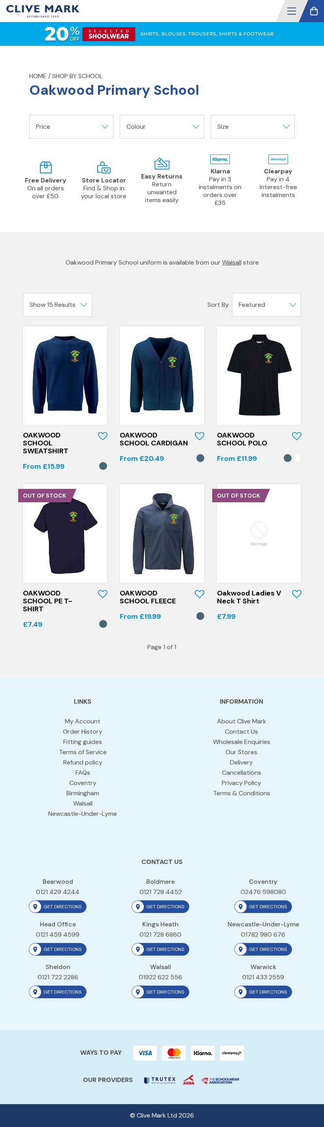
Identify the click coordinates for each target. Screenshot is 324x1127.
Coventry (82, 783)
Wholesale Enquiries (241, 742)
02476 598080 (263, 892)
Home (38, 76)
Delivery (241, 762)
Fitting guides (82, 742)
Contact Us (241, 731)
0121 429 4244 (57, 892)
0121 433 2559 (263, 977)
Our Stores (241, 752)
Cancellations (241, 772)
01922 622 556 (160, 977)
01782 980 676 (263, 934)
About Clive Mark (241, 721)
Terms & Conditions (241, 793)
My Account (82, 721)
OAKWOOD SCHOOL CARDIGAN (154, 439)
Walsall (231, 262)
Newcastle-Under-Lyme (82, 814)
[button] (291, 11)
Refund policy (82, 762)
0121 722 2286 (58, 977)
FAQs (82, 772)
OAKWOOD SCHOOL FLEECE (148, 597)
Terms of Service (83, 752)
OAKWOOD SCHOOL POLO (242, 439)
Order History (82, 731)
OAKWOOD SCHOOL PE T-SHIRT (47, 601)
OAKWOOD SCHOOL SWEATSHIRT (45, 443)
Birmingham (82, 793)
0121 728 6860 (160, 934)
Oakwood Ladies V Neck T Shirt (249, 597)
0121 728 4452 (160, 892)
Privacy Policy (241, 783)
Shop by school (77, 76)
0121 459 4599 (57, 934)
